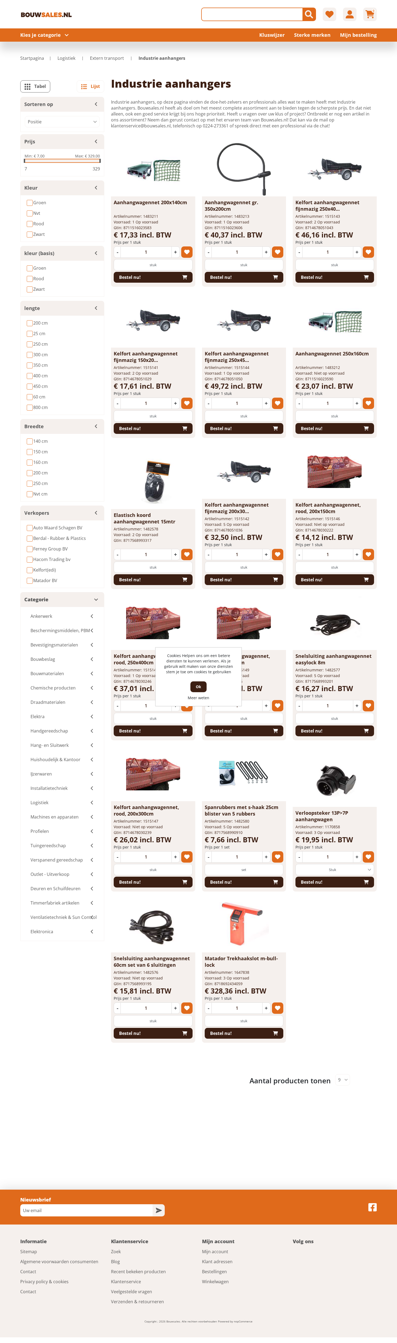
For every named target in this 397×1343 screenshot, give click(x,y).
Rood (38, 224)
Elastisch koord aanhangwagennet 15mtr (144, 518)
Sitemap (28, 1252)
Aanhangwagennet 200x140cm (150, 202)
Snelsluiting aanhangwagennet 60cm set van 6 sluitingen (152, 961)
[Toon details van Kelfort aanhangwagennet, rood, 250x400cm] (153, 623)
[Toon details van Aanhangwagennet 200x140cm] (153, 169)
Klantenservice (126, 1282)
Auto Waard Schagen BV (57, 528)
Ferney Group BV (50, 549)
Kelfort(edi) (44, 570)
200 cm (40, 323)
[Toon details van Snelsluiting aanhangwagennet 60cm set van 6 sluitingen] (153, 925)
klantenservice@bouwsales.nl (141, 126)
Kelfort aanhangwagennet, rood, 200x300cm (146, 810)
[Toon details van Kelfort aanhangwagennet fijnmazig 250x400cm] (335, 169)
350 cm (40, 365)
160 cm (40, 462)
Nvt (36, 213)
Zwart (39, 234)
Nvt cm (40, 494)
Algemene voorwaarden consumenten (59, 1262)
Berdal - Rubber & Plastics (59, 538)
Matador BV (45, 580)
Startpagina (32, 58)
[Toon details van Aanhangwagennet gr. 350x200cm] (244, 169)
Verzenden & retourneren (137, 1302)
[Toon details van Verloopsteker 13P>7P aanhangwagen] (335, 780)
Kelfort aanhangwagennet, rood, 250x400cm (146, 659)
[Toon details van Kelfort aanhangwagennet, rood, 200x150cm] (335, 472)
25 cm (39, 333)
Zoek (116, 1252)
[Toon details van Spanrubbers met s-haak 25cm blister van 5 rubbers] (244, 774)
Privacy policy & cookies (44, 1282)
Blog (115, 1262)
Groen (39, 203)
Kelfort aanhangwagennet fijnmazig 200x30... (237, 507)
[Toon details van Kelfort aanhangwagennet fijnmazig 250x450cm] (244, 320)
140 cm (40, 441)
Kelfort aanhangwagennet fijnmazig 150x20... (146, 356)
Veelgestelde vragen (131, 1292)
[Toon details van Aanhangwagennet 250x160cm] (335, 320)
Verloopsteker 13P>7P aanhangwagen (321, 816)
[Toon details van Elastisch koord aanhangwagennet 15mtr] (153, 482)
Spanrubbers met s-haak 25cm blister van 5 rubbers (241, 810)
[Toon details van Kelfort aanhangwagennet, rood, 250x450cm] (244, 623)
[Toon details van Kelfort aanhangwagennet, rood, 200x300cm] (153, 774)
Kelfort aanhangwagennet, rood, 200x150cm (328, 507)
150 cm (40, 452)
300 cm (40, 355)
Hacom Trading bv (51, 559)
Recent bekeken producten (138, 1272)
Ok (198, 686)
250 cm (40, 344)
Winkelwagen (215, 1282)
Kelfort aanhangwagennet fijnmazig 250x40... (327, 205)
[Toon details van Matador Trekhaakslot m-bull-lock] (244, 925)
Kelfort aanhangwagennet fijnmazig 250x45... (237, 356)
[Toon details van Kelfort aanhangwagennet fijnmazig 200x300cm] (244, 472)
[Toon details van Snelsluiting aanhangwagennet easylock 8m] (335, 623)
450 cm (40, 386)
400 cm (40, 376)
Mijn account (215, 1252)
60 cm (39, 397)
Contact (28, 1272)
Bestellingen (214, 1272)
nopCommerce (243, 1321)
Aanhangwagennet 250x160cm (332, 353)
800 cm (40, 407)
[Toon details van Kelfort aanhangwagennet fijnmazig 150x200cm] (153, 320)
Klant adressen (217, 1262)
